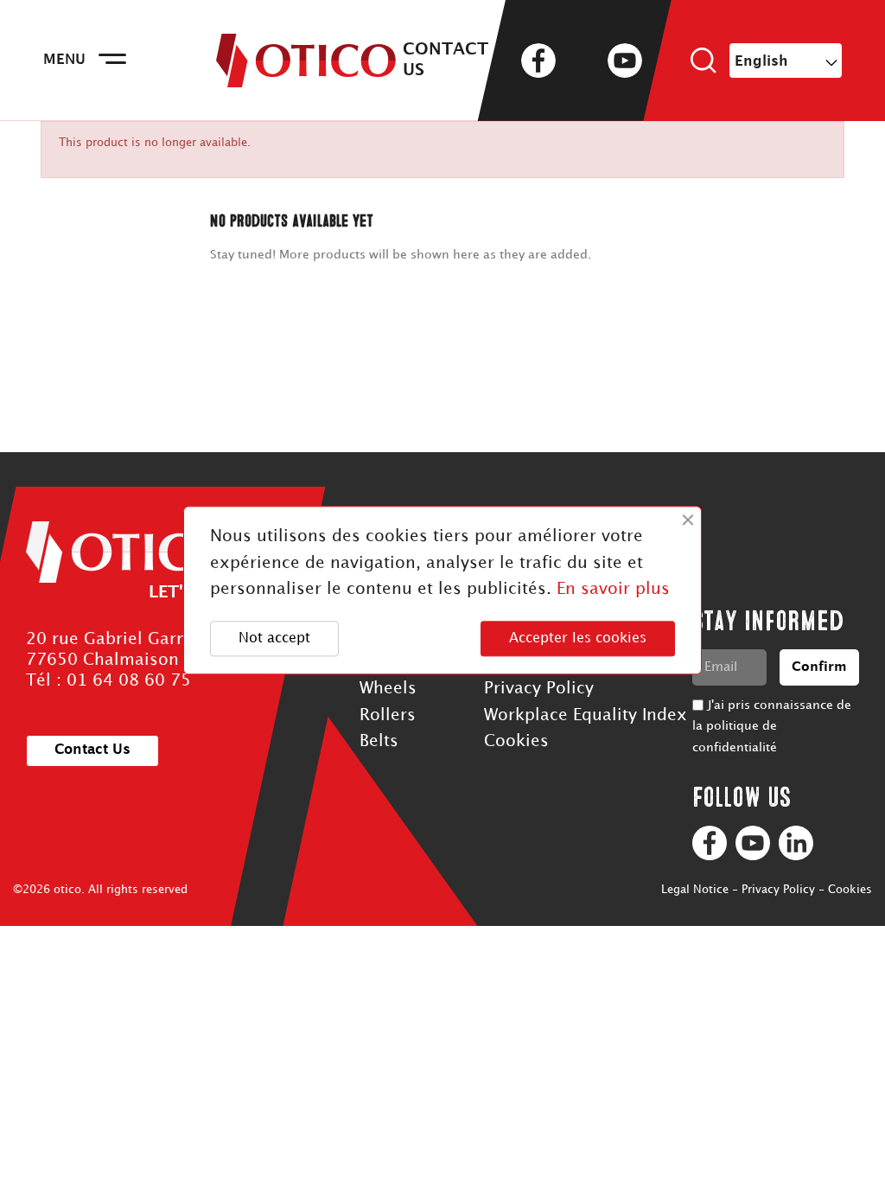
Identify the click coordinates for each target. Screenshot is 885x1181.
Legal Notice (695, 889)
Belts (379, 741)
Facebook (538, 60)
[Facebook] (709, 843)
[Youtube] (752, 843)
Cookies (516, 741)
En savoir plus (613, 590)
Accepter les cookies (577, 638)
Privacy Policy (539, 688)
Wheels (388, 688)
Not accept (274, 638)
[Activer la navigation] (112, 60)
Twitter (581, 60)
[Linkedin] (796, 843)
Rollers (388, 715)
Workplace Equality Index (585, 715)
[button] (92, 751)
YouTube (625, 60)
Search (703, 60)
